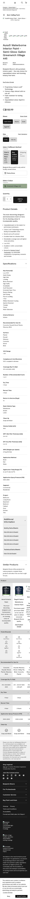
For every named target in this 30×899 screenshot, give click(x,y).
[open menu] (4, 3)
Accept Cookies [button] (21, 896)
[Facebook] (3, 775)
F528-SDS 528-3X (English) (11, 540)
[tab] (5, 36)
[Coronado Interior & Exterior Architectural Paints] (11, 849)
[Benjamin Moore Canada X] (23, 775)
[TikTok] (11, 778)
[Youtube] (15, 775)
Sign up (5, 767)
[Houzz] (3, 778)
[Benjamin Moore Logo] (15, 3)
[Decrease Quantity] (4, 199)
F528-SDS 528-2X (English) (11, 536)
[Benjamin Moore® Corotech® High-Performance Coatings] (11, 825)
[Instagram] (7, 775)
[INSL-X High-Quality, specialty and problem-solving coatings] (11, 837)
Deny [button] (8, 896)
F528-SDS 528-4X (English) (11, 544)
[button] (22, 3)
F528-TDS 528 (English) (10, 553)
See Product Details (8, 82)
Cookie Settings (7, 892)
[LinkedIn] (7, 778)
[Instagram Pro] (11, 775)
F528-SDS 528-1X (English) (11, 532)
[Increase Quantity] (10, 199)
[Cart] (26, 3)
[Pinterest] (19, 775)
